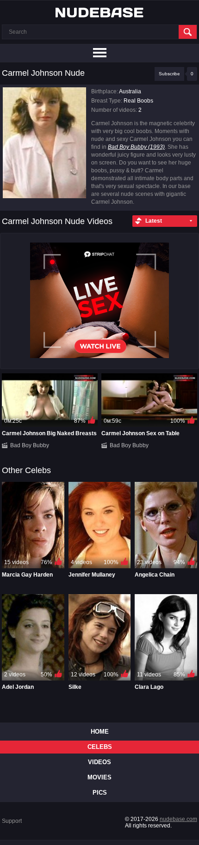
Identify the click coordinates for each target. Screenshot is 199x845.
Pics (100, 792)
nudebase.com (178, 819)
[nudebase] (99, 12)
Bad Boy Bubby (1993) (136, 147)
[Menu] (99, 53)
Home (100, 731)
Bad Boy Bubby (29, 445)
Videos (99, 762)
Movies (99, 777)
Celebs (99, 746)
